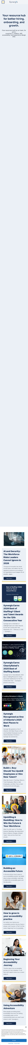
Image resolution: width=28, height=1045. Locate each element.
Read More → (9, 578)
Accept (14, 1040)
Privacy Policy (17, 1043)
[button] (26, 1027)
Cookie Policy (11, 1043)
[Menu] (3, 2)
